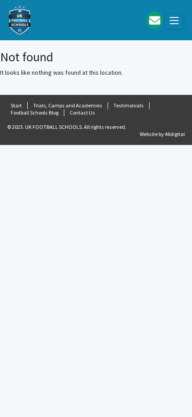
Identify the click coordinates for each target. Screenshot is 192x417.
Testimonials (128, 105)
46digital (175, 134)
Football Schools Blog (34, 112)
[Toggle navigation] (174, 21)
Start (16, 105)
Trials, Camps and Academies (67, 105)
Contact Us (82, 112)
